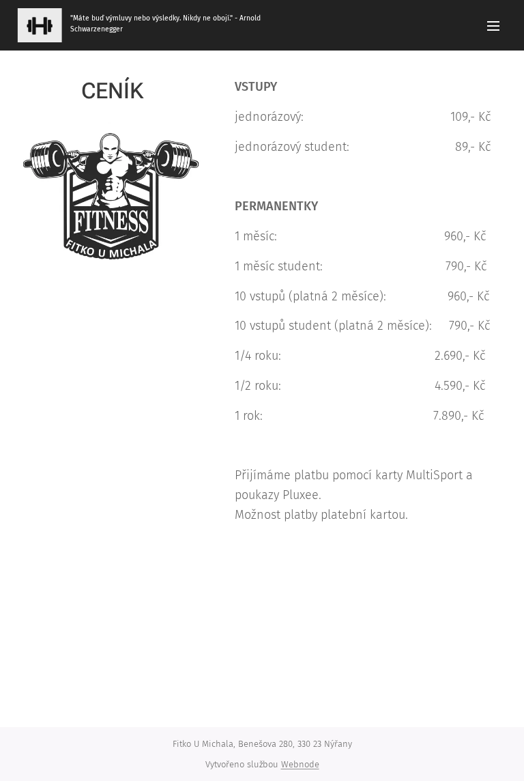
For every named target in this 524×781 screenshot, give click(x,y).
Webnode (300, 764)
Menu (493, 25)
